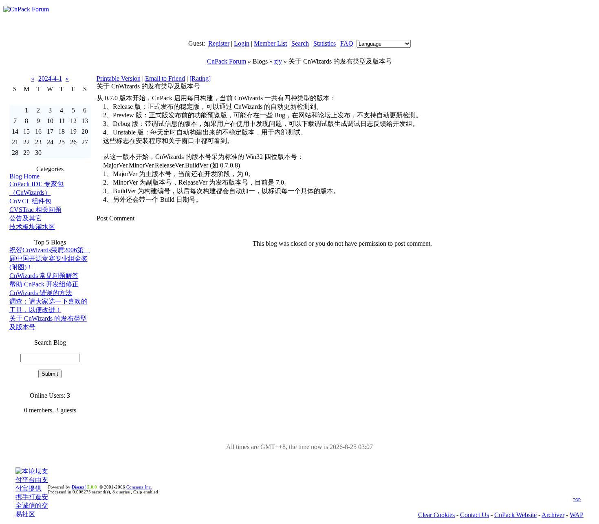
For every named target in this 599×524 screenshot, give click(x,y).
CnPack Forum (226, 61)
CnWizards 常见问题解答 (44, 275)
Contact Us (474, 514)
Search (300, 43)
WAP (577, 514)
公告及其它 (25, 218)
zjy (278, 61)
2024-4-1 (50, 78)
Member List (270, 43)
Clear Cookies (436, 514)
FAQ (346, 43)
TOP (577, 500)
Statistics (324, 43)
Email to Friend (165, 78)
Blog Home (24, 176)
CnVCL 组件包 (30, 201)
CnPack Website (515, 514)
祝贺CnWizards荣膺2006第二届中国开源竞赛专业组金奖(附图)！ (49, 259)
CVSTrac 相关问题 (35, 209)
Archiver (553, 514)
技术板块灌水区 (32, 226)
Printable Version (119, 78)
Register (218, 43)
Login (241, 43)
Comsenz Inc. (139, 486)
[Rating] (200, 78)
